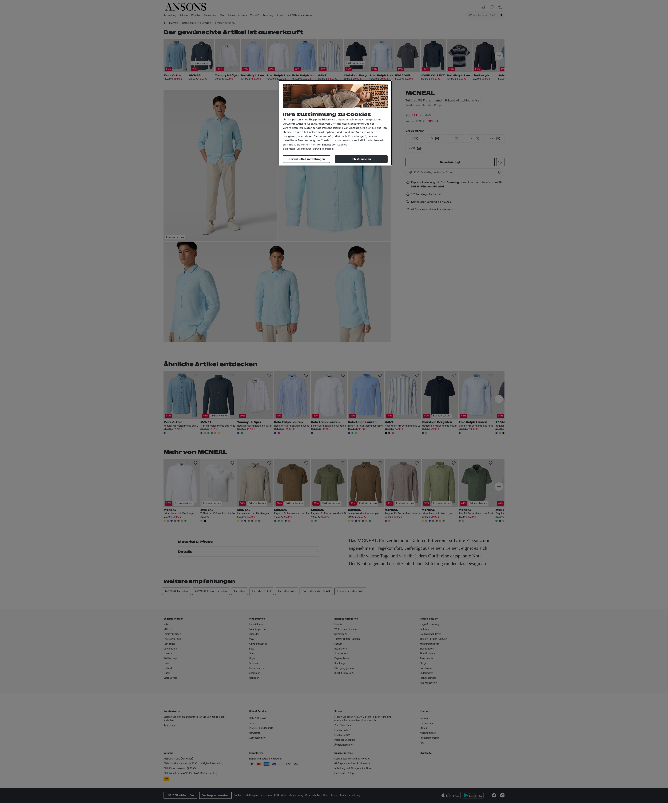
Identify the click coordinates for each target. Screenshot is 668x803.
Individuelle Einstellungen (306, 159)
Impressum (328, 149)
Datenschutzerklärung (308, 149)
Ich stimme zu (361, 159)
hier (313, 144)
